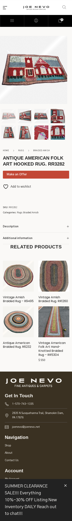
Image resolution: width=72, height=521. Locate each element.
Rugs (21, 151)
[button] (54, 323)
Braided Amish (41, 151)
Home (6, 151)
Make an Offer (17, 174)
